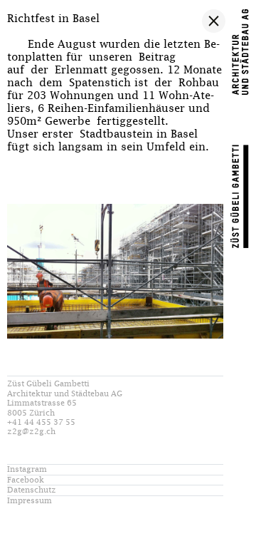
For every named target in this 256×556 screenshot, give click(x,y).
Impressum (29, 501)
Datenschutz (31, 490)
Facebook (25, 480)
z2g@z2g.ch (31, 432)
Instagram (27, 469)
